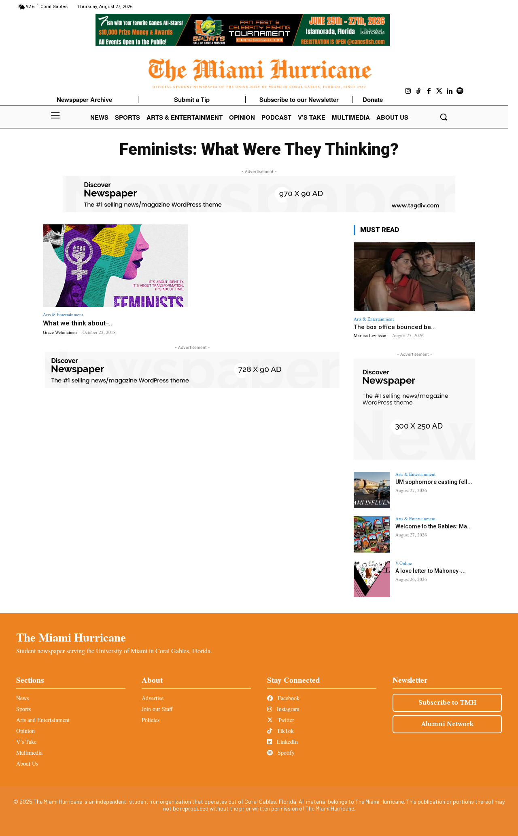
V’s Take (26, 741)
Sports (23, 709)
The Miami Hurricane (71, 637)
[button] (443, 117)
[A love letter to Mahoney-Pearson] (372, 579)
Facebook (287, 698)
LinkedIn (286, 741)
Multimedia (29, 752)
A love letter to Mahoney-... (430, 571)
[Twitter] (439, 91)
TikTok (284, 731)
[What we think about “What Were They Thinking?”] (115, 265)
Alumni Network (447, 724)
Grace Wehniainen (60, 332)
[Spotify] (460, 91)
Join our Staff (157, 709)
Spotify (285, 752)
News (22, 698)
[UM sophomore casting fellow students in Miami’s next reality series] (372, 490)
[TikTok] (419, 91)
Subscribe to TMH (447, 702)
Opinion (25, 731)
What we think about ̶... (77, 323)
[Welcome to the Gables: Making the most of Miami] (372, 534)
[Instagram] (408, 91)
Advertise (152, 698)
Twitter (285, 720)
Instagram (287, 709)
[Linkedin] (449, 91)
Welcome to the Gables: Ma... (433, 526)
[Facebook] (429, 91)
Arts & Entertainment (63, 314)
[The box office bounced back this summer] (414, 276)
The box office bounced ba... (395, 327)
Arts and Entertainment (43, 720)
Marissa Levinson (370, 335)
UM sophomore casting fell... (433, 482)
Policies (150, 720)
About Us (27, 763)
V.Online (403, 563)
